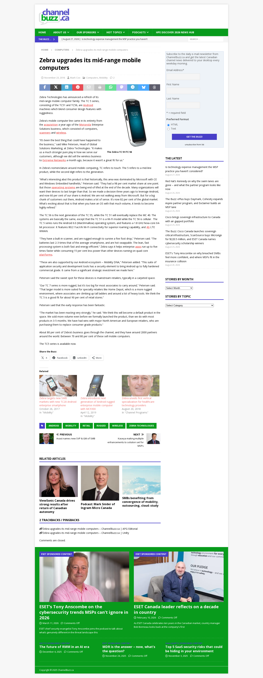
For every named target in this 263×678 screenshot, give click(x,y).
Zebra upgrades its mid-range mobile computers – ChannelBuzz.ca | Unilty (86, 533)
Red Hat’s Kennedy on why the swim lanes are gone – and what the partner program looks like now (193, 185)
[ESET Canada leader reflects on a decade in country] (179, 577)
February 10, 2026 (146, 617)
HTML (174, 124)
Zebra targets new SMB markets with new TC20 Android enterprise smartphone (57, 401)
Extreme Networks (54, 160)
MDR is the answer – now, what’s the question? (128, 649)
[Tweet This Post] (55, 87)
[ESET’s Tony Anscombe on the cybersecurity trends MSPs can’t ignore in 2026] (84, 577)
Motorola (85, 124)
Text (173, 128)
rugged (101, 425)
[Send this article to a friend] (88, 87)
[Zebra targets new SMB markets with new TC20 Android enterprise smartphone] (58, 385)
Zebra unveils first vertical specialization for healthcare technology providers (138, 401)
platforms (45, 254)
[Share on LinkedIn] (66, 87)
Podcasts (139, 32)
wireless (61, 132)
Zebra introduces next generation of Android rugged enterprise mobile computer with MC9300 (98, 403)
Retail (86, 425)
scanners (44, 132)
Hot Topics (114, 32)
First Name (172, 84)
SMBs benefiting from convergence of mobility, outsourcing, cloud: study (140, 502)
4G (148, 227)
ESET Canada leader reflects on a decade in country (176, 609)
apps (138, 246)
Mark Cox (75, 77)
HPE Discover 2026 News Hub (175, 32)
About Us (59, 32)
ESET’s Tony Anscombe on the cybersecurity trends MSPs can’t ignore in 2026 (83, 612)
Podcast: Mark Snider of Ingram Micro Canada (98, 506)
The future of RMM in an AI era (64, 647)
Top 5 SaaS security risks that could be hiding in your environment (193, 649)
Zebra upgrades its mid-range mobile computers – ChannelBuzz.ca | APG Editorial (90, 528)
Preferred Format (177, 119)
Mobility (103, 77)
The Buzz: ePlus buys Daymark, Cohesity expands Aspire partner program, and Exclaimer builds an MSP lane (194, 203)
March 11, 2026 (51, 623)
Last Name (172, 98)
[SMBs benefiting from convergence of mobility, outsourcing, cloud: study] (141, 480)
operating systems (63, 187)
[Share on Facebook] (44, 87)
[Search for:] (206, 39)
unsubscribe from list (194, 144)
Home (42, 32)
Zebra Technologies (141, 425)
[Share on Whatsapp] (110, 87)
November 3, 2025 (178, 655)
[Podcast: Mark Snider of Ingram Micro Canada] (100, 483)
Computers (92, 77)
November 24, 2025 (116, 655)
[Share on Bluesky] (143, 87)
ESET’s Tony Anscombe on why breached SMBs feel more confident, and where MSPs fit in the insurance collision (193, 257)
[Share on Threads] (154, 87)
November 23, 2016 (54, 77)
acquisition (51, 124)
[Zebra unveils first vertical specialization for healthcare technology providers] (140, 385)
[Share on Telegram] (132, 87)
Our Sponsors (86, 32)
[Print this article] (99, 87)
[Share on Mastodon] (121, 87)
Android (88, 105)
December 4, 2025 (52, 651)
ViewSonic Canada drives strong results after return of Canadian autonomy (57, 506)
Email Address (175, 70)
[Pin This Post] (77, 87)
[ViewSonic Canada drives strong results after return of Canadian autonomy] (58, 481)
